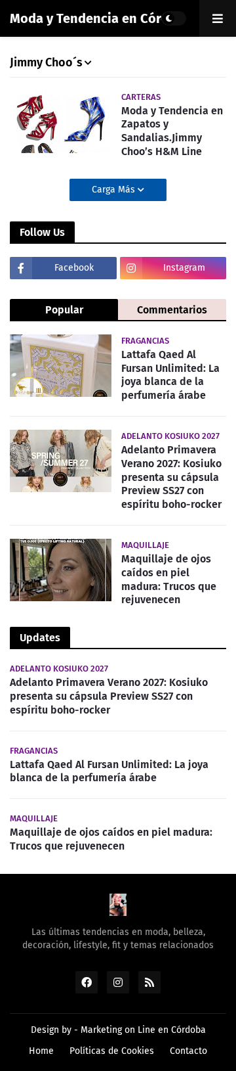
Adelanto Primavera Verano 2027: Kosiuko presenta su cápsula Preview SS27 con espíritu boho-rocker (171, 477)
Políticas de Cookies (111, 1051)
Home (41, 1051)
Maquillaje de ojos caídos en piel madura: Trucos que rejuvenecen (168, 579)
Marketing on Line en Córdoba (143, 1030)
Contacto (188, 1051)
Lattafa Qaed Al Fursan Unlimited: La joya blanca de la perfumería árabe (170, 374)
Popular (64, 310)
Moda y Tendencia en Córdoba (100, 18)
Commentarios (172, 310)
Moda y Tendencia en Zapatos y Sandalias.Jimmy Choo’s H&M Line (172, 131)
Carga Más (115, 189)
